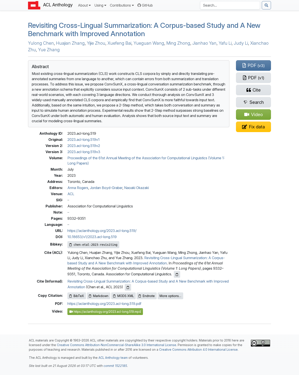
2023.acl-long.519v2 (83, 145)
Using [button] (98, 5)
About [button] (83, 5)
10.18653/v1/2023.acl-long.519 (92, 237)
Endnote (149, 296)
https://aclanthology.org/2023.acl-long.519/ (102, 230)
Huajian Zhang (70, 43)
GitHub (147, 5)
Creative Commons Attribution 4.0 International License (198, 349)
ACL (70, 194)
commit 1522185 (115, 366)
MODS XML (125, 296)
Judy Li (241, 43)
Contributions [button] (120, 5)
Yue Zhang (49, 49)
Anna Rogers (77, 188)
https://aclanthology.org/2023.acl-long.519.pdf (104, 303)
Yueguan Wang (149, 43)
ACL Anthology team (113, 357)
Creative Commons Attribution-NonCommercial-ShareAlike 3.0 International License (116, 345)
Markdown (100, 296)
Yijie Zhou (96, 43)
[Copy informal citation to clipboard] (128, 287)
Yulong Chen (41, 43)
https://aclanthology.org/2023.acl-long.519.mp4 (107, 311)
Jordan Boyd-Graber (106, 188)
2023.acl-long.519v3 (83, 152)
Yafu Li (225, 43)
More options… (170, 296)
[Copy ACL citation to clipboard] (177, 274)
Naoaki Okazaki (136, 188)
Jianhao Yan (204, 43)
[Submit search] (266, 5)
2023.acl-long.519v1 (83, 139)
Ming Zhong (178, 43)
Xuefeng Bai (119, 43)
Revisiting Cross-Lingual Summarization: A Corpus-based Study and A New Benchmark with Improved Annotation (144, 29)
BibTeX (79, 296)
